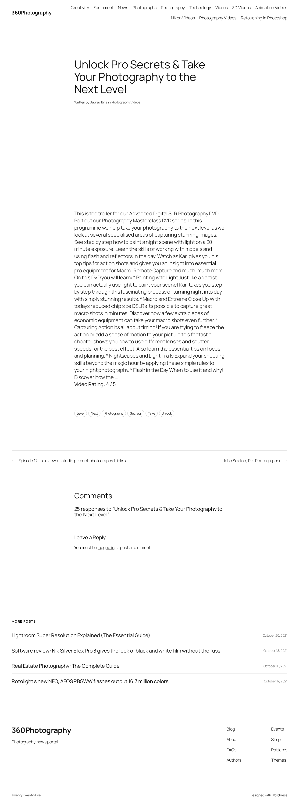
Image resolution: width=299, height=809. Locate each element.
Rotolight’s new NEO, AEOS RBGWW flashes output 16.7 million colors (90, 681)
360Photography (31, 12)
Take (151, 413)
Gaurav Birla (98, 102)
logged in (106, 547)
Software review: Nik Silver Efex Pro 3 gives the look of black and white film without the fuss (116, 650)
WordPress (279, 795)
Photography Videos (125, 102)
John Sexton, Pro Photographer (252, 460)
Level (81, 413)
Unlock (167, 413)
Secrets (136, 413)
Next (94, 413)
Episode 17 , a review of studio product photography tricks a (73, 460)
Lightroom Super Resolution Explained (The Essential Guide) (81, 635)
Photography (113, 413)
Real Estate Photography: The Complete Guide (66, 666)
